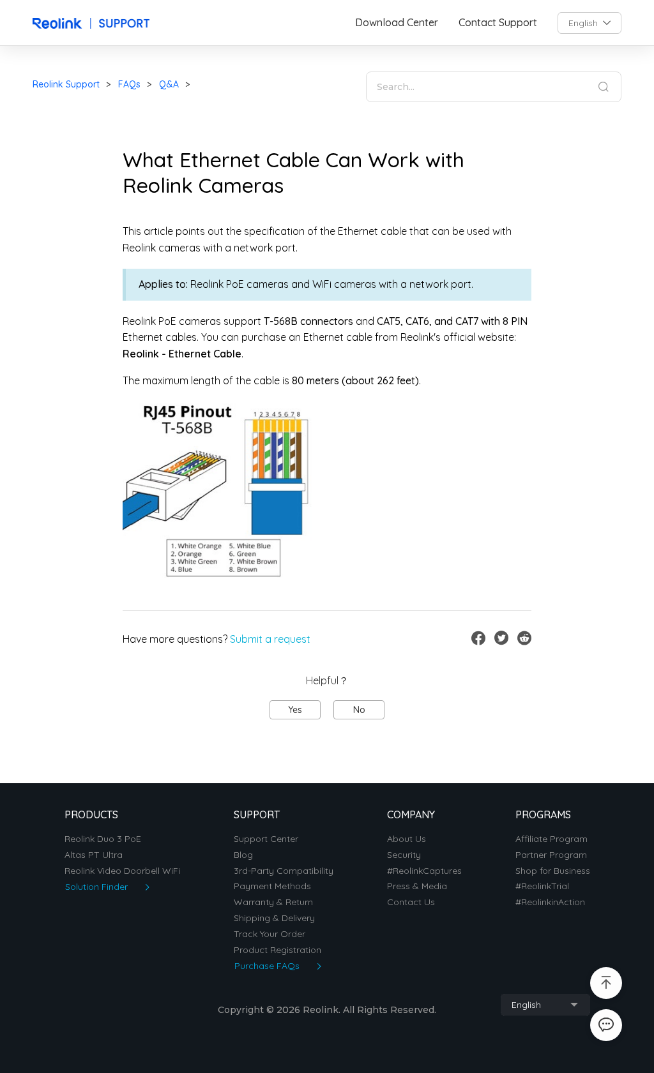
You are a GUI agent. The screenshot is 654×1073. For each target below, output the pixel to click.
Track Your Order (269, 934)
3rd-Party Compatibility (283, 871)
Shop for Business (552, 871)
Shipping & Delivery (274, 918)
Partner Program (551, 855)
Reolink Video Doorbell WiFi (122, 871)
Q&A (169, 84)
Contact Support (498, 23)
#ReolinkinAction (550, 902)
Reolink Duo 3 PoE (103, 839)
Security (404, 855)
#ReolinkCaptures (424, 871)
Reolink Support (66, 84)
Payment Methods (272, 886)
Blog (243, 855)
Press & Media (417, 886)
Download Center (396, 23)
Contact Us (411, 902)
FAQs (129, 84)
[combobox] (589, 23)
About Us (406, 839)
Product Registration (277, 950)
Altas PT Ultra (94, 855)
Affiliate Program (551, 839)
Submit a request (270, 639)
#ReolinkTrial (542, 886)
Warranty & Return (273, 902)
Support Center (266, 839)
